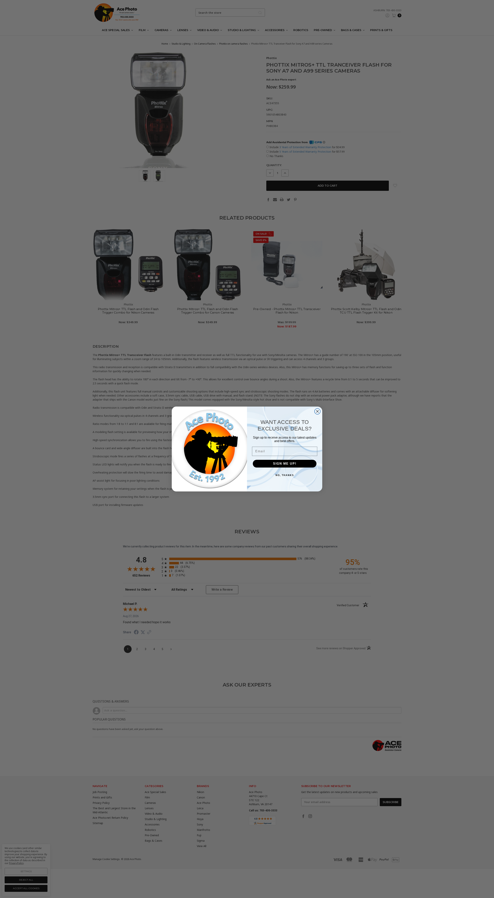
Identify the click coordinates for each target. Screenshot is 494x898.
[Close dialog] (317, 411)
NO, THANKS (285, 475)
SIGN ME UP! (284, 463)
